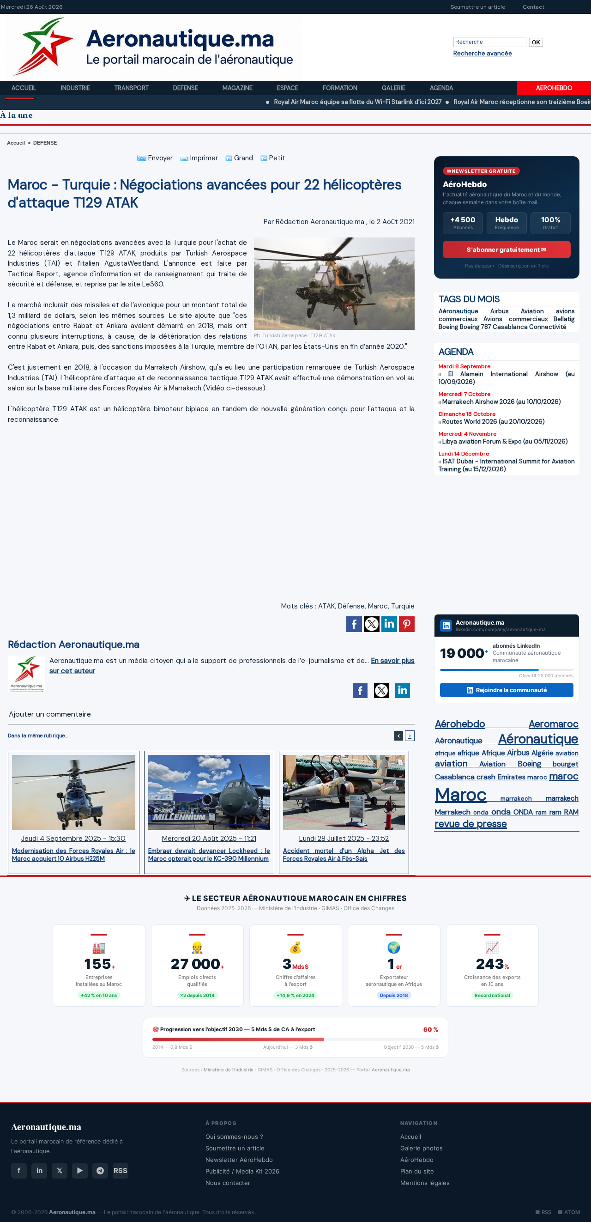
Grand (242, 158)
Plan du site (417, 1171)
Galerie (394, 88)
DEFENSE (45, 143)
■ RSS (543, 1212)
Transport (132, 88)
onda (480, 812)
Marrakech (452, 812)
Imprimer (203, 158)
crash (485, 777)
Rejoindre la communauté (511, 690)
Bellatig (564, 319)
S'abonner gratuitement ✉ (506, 249)
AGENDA (456, 352)
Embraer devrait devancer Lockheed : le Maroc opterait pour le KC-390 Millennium (209, 855)
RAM (571, 812)
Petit (276, 158)
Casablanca (510, 327)
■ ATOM (569, 1212)
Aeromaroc (554, 723)
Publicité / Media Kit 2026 (242, 1171)
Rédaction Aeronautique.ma (320, 221)
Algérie (542, 753)
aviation (567, 753)
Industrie (76, 88)
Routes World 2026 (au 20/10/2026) (493, 422)
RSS (120, 1170)
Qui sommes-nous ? (234, 1136)
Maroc (378, 606)
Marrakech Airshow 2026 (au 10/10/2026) (501, 402)
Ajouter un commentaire (50, 714)
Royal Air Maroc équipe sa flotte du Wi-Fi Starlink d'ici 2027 (324, 102)
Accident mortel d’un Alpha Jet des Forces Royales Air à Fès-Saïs (344, 855)
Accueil (25, 88)
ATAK (326, 606)
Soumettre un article (478, 7)
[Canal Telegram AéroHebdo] (100, 1171)
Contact (533, 7)
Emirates (511, 777)
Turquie (403, 606)
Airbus (499, 311)
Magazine (238, 88)
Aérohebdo (460, 723)
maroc (537, 777)
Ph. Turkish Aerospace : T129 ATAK (295, 335)
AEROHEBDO (554, 88)
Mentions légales (425, 1182)
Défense (351, 606)
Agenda (441, 88)
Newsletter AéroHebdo (239, 1159)
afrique (445, 753)
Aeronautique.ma (391, 1069)
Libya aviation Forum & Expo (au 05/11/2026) (505, 441)
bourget (566, 764)
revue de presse (471, 823)
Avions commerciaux (515, 319)
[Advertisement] (506, 544)
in (39, 1170)
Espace (288, 88)
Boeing (448, 327)
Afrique (493, 753)
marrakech (516, 799)
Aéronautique (458, 311)
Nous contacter (227, 1182)
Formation (341, 88)
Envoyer (159, 158)
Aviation (532, 311)
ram (541, 812)
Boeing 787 (475, 327)
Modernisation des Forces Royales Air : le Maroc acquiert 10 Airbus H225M (73, 855)
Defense (186, 88)
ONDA (523, 812)
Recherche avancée (482, 53)
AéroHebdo (417, 1159)
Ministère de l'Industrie (228, 1069)
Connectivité (548, 327)
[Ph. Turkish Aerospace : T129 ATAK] (334, 240)
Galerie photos (421, 1148)
